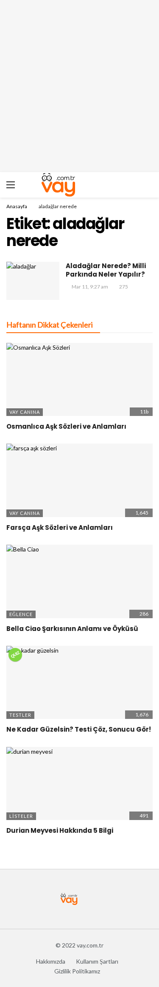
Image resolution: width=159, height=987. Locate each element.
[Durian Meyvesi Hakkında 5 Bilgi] (79, 783)
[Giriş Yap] (146, 184)
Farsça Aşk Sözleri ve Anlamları (59, 527)
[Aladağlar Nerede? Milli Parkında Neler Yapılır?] (32, 281)
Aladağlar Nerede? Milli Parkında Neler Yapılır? (106, 270)
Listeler (21, 816)
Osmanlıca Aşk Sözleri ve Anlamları (66, 426)
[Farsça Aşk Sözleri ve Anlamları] (79, 480)
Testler (20, 715)
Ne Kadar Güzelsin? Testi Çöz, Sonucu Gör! (78, 729)
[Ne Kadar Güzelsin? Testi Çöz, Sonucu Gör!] (79, 682)
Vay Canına (24, 412)
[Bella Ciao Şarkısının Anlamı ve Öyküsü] (79, 581)
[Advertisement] (79, 86)
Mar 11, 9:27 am (90, 286)
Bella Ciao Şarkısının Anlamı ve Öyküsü (72, 628)
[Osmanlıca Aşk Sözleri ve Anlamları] (79, 379)
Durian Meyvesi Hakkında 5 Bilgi (59, 830)
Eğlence (21, 614)
